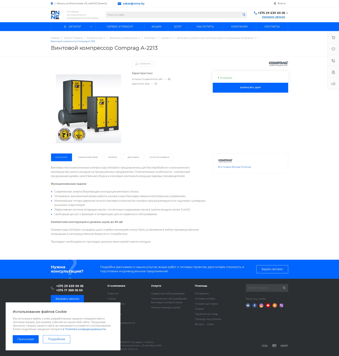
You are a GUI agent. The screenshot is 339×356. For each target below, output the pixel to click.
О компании (116, 285)
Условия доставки (206, 303)
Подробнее (56, 339)
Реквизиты (202, 293)
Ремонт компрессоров (165, 307)
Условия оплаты (205, 298)
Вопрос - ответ (204, 324)
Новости (112, 293)
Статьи (111, 298)
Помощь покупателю (208, 319)
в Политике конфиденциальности (84, 329)
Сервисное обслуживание (168, 293)
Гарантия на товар (206, 314)
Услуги (156, 285)
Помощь (201, 285)
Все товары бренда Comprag (234, 166)
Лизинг (199, 308)
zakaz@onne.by (133, 3)
